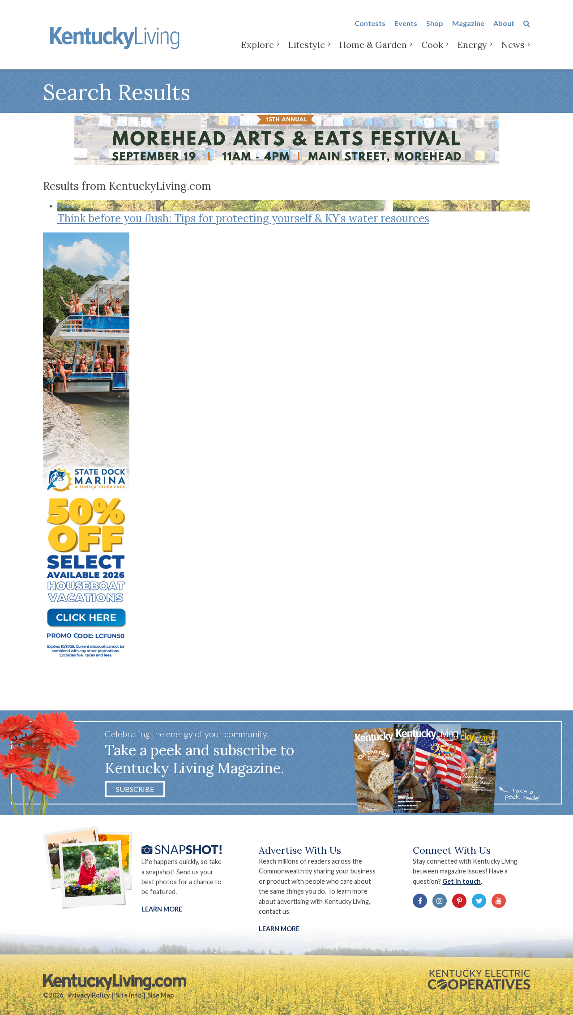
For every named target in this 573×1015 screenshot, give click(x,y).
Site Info (128, 995)
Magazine (468, 23)
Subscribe (135, 789)
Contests (370, 23)
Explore (257, 44)
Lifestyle (306, 44)
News (513, 44)
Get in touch (461, 881)
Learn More (161, 909)
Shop (434, 23)
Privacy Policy (89, 995)
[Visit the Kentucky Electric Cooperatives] (479, 979)
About (503, 23)
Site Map (160, 995)
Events (405, 23)
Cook (432, 44)
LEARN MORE (279, 929)
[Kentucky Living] (116, 36)
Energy (472, 44)
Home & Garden (373, 44)
